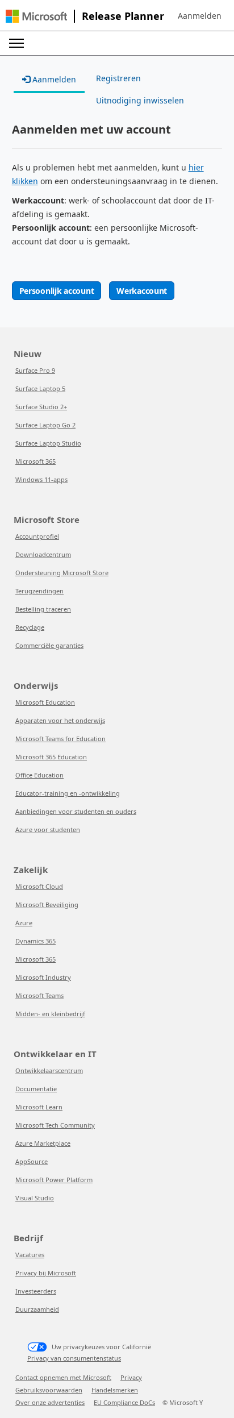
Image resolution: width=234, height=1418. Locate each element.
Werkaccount (141, 290)
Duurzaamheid (37, 1309)
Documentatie (36, 1088)
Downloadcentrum (43, 554)
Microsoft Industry (43, 977)
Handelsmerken (114, 1390)
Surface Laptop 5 (40, 388)
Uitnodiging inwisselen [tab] (140, 100)
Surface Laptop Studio (48, 443)
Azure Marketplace (42, 1143)
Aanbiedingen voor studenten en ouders (75, 811)
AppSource (31, 1161)
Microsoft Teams (39, 995)
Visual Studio (34, 1198)
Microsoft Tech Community (55, 1125)
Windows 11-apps (41, 479)
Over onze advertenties (50, 1402)
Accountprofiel (37, 536)
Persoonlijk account (56, 290)
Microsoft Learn (38, 1107)
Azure (23, 922)
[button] (199, 16)
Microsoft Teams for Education (60, 738)
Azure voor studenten (47, 829)
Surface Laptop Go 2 (45, 425)
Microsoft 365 (35, 461)
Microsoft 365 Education (51, 756)
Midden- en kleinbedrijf (50, 1013)
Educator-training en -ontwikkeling (67, 793)
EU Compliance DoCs (124, 1402)
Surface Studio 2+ (41, 406)
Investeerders (35, 1291)
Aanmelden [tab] (53, 79)
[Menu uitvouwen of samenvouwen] (16, 43)
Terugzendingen (39, 591)
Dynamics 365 (35, 941)
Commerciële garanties (49, 645)
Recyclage (29, 627)
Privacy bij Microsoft (45, 1273)
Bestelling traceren (43, 609)
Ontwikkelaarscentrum (49, 1070)
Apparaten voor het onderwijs (60, 720)
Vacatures (29, 1254)
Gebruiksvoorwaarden (48, 1390)
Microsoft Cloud (39, 886)
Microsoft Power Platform (54, 1179)
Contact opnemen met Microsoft (63, 1377)
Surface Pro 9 (35, 370)
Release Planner (123, 16)
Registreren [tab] (118, 78)
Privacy (131, 1377)
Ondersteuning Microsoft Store (61, 572)
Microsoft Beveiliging (46, 904)
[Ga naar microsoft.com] (36, 16)
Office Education (39, 775)
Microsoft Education (45, 702)
